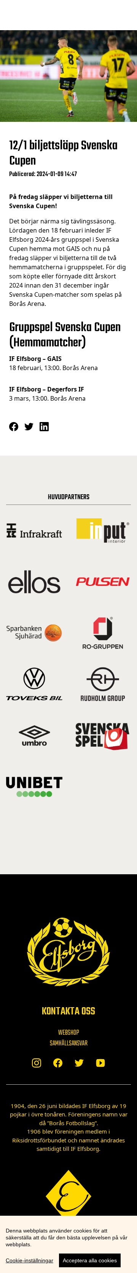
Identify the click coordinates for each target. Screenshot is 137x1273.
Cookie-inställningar (29, 1260)
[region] (68, 1244)
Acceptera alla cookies (90, 1260)
